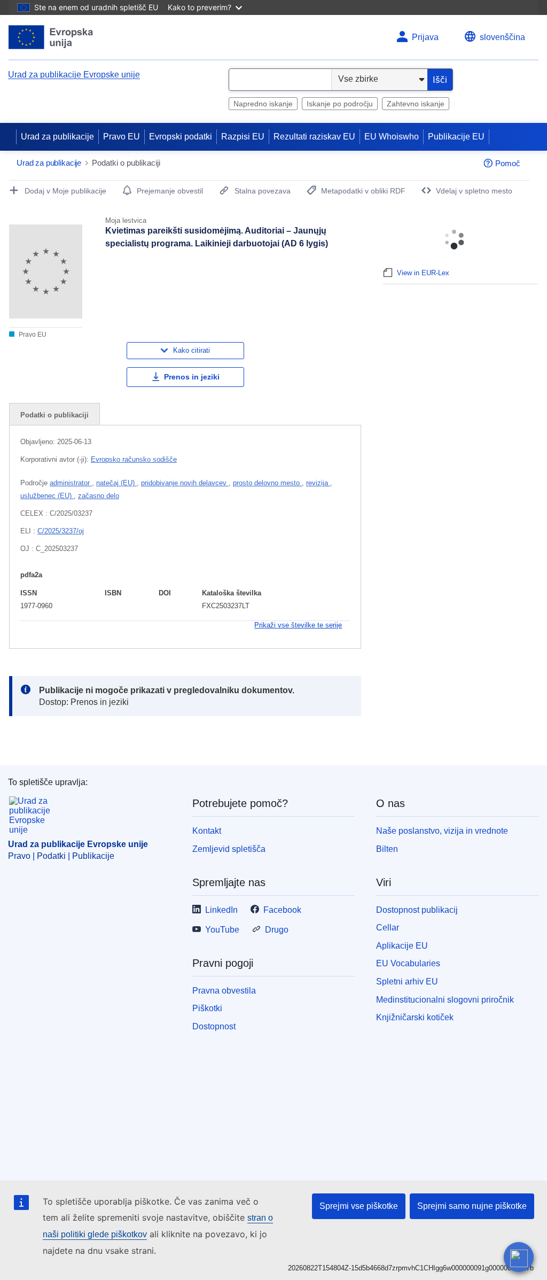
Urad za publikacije (57, 136)
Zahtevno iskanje (415, 103)
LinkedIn (221, 909)
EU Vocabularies (408, 963)
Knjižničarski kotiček (415, 1017)
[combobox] (280, 79)
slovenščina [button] (502, 37)
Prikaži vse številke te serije (298, 625)
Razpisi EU (242, 136)
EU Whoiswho (391, 136)
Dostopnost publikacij (417, 909)
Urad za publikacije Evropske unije (74, 74)
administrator (71, 483)
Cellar (387, 927)
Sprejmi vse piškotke (358, 1206)
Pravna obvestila (224, 990)
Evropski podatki (180, 136)
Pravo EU (121, 136)
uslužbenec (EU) (47, 496)
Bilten (387, 849)
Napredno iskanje (263, 103)
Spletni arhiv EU (407, 981)
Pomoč (507, 163)
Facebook (282, 909)
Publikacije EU (456, 136)
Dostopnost (214, 1026)
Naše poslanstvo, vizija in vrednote (442, 830)
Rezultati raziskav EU (314, 136)
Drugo (276, 929)
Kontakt (206, 830)
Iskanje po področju (340, 103)
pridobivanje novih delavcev (185, 483)
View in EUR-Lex (423, 273)
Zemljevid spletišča (228, 849)
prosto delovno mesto (267, 483)
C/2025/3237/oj (60, 531)
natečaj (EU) (116, 483)
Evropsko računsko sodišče (134, 459)
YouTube (222, 929)
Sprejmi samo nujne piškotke (472, 1206)
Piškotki (207, 1008)
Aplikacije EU (402, 945)
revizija (318, 483)
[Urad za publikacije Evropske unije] (51, 37)
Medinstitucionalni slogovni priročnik (445, 999)
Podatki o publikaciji (54, 415)
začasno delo (98, 496)
